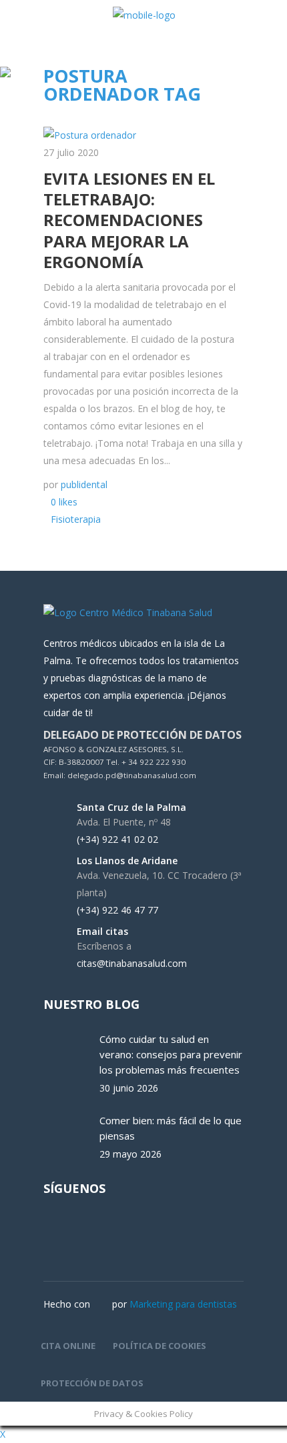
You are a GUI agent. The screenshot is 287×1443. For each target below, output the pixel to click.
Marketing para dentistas (183, 1304)
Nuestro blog (91, 1004)
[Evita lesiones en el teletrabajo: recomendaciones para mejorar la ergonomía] (89, 135)
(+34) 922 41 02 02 (117, 839)
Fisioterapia (76, 519)
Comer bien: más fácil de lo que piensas (170, 1128)
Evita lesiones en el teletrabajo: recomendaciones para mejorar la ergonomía (129, 220)
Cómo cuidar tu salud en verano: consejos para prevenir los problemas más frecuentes (170, 1054)
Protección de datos (92, 1383)
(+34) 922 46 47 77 (117, 910)
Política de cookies (159, 1346)
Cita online (68, 1346)
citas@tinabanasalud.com (132, 963)
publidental (84, 484)
